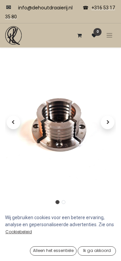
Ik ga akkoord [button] (97, 250)
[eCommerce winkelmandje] (79, 35)
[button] (13, 122)
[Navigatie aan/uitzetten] (109, 35)
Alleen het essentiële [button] (53, 250)
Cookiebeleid (18, 232)
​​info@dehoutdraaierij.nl (45, 7)
